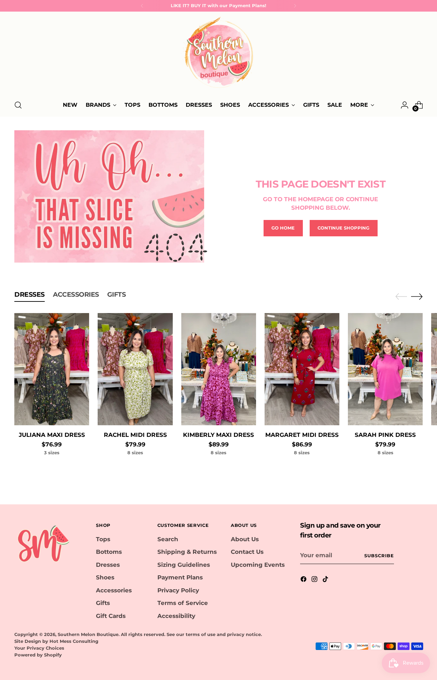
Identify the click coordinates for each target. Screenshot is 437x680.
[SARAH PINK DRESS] (385, 369)
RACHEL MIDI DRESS (135, 434)
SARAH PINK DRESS (385, 434)
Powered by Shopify (38, 654)
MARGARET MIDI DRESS (302, 434)
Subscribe (379, 555)
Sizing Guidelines (183, 564)
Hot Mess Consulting (74, 641)
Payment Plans (180, 577)
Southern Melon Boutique (88, 634)
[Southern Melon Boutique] (218, 54)
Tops (103, 539)
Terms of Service (182, 603)
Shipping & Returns (187, 551)
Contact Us (247, 551)
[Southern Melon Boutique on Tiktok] (326, 580)
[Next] (294, 6)
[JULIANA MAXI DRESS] (51, 369)
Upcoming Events (258, 564)
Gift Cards (111, 615)
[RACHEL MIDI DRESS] (135, 369)
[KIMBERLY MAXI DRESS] (218, 369)
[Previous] (142, 6)
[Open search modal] (18, 105)
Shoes (105, 577)
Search (167, 539)
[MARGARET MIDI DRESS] (302, 369)
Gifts (103, 603)
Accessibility (176, 615)
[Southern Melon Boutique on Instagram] (315, 580)
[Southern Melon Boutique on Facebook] (304, 580)
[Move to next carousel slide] (417, 296)
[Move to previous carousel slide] (401, 296)
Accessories (114, 590)
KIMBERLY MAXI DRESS (218, 434)
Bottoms (109, 551)
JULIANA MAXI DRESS (52, 434)
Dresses (108, 564)
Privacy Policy (178, 590)
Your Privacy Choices (39, 648)
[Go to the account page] (404, 105)
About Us (245, 539)
